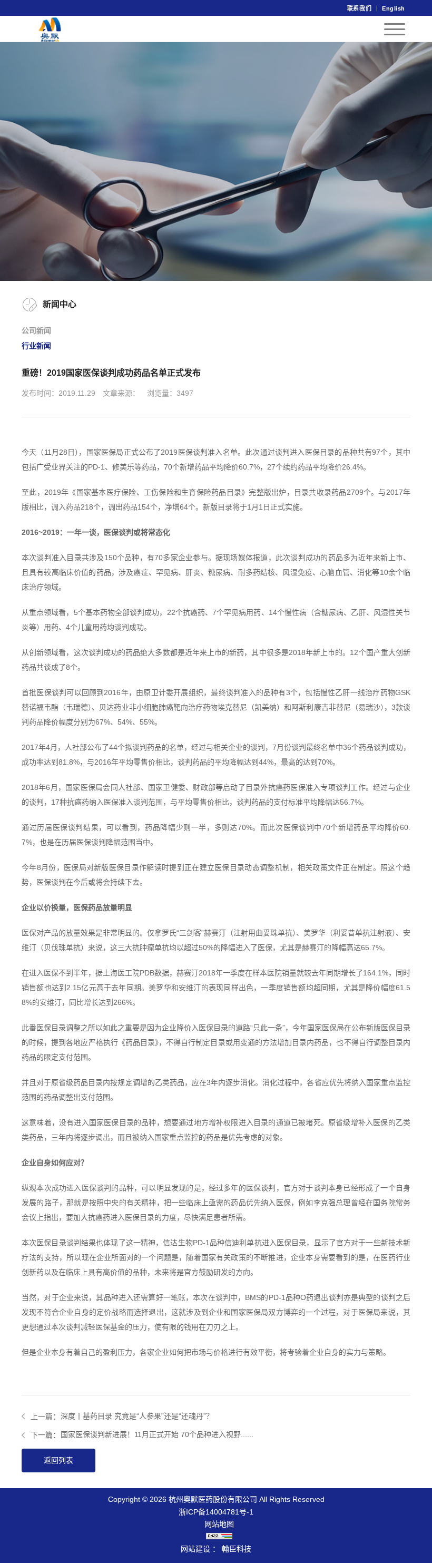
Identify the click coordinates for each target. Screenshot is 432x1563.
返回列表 (58, 1460)
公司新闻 (36, 330)
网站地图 (219, 1524)
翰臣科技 (236, 1549)
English (393, 8)
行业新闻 (36, 345)
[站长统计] (219, 1537)
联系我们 (359, 8)
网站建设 (195, 1549)
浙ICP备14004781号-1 (216, 1512)
